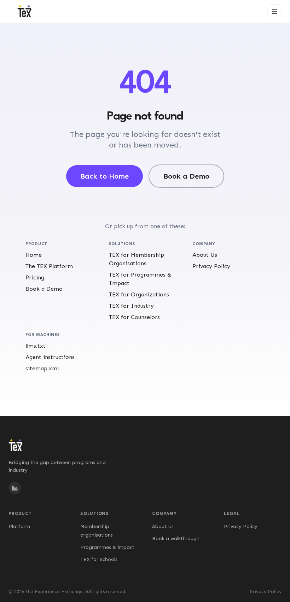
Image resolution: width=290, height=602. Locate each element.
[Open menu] (274, 11)
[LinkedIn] (14, 488)
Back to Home (104, 176)
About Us (163, 526)
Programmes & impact (107, 547)
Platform (19, 526)
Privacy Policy (240, 526)
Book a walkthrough (175, 539)
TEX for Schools (98, 559)
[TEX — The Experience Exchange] (24, 11)
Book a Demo (186, 176)
